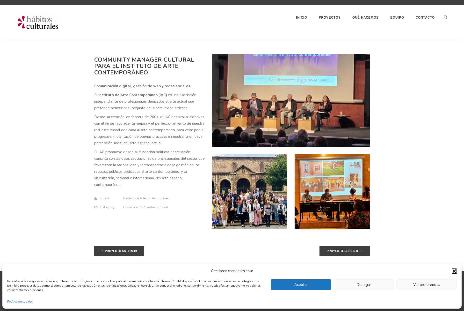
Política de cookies (20, 302)
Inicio (301, 17)
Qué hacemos (365, 17)
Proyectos (330, 17)
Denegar (363, 284)
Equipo (397, 17)
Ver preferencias (426, 284)
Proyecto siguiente (343, 251)
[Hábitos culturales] (38, 22)
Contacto (425, 17)
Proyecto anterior (121, 251)
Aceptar (301, 284)
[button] (454, 271)
